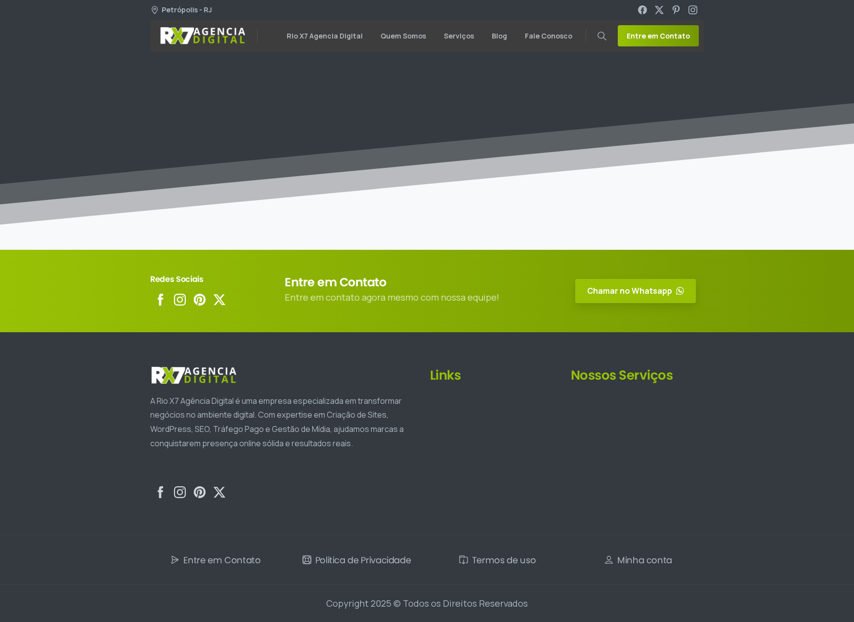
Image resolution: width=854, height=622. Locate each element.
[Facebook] (642, 9)
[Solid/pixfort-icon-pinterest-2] (200, 299)
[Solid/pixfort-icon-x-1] (219, 299)
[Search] (602, 36)
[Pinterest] (676, 9)
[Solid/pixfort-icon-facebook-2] (160, 299)
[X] (659, 9)
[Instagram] (692, 9)
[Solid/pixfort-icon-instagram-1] (180, 299)
